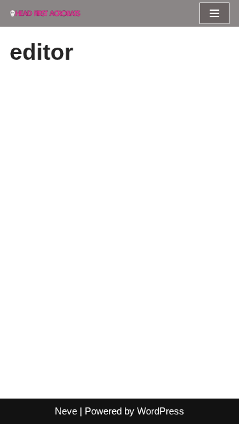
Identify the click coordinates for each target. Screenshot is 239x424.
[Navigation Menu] (214, 13)
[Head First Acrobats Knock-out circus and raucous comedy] (48, 13)
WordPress (160, 411)
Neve (66, 411)
